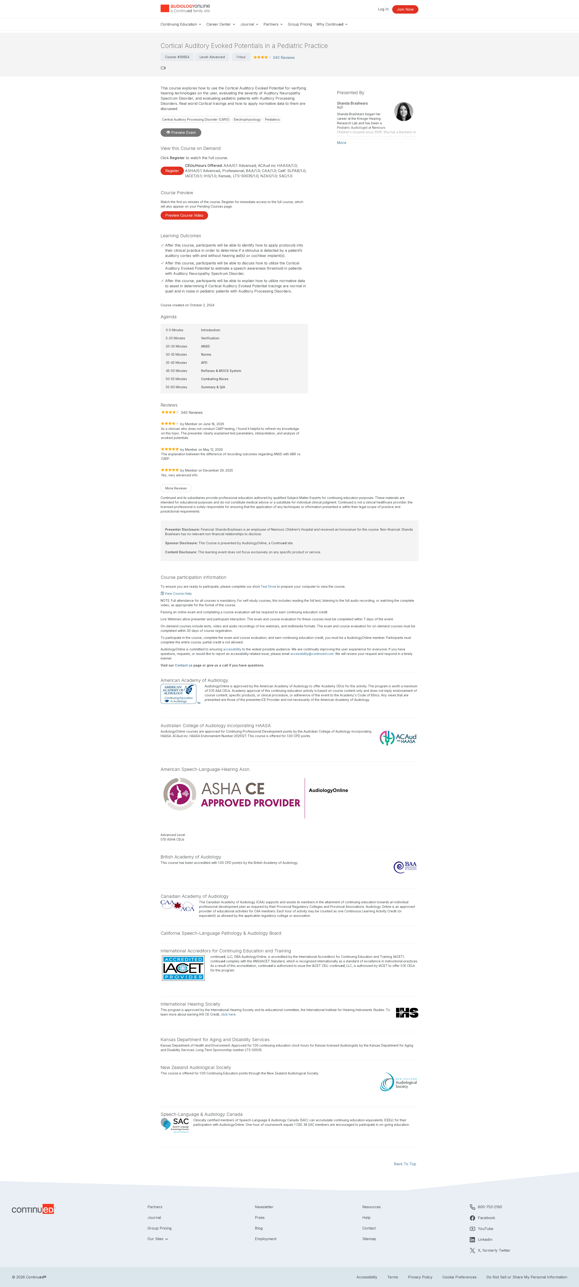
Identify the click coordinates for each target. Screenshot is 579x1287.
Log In (383, 9)
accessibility (232, 649)
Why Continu (329, 24)
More (341, 142)
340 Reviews (284, 57)
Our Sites (155, 1239)
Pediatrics (272, 119)
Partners (271, 24)
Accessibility (366, 1277)
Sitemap (369, 1239)
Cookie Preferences (459, 1277)
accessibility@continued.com (312, 654)
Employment (265, 1239)
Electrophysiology (247, 119)
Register (172, 170)
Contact (369, 1228)
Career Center (219, 24)
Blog (259, 1228)
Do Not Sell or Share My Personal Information (526, 1277)
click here (228, 1014)
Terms (392, 1277)
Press (260, 1217)
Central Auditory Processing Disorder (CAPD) (196, 119)
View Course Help (178, 593)
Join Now (405, 9)
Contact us (183, 665)
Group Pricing (300, 24)
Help (366, 1217)
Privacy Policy (420, 1277)
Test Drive (268, 586)
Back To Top (405, 1164)
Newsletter (264, 1207)
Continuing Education (179, 24)
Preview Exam (183, 132)
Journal (247, 24)
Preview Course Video (184, 215)
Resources (371, 1207)
